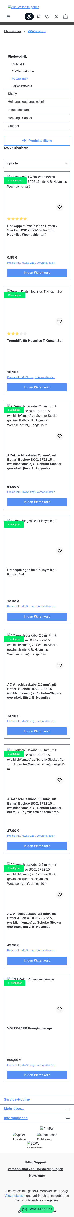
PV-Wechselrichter (23, 71)
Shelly (12, 93)
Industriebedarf (18, 109)
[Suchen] (38, 16)
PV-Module (18, 64)
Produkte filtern (40, 140)
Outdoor (13, 126)
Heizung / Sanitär (20, 118)
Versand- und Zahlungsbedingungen (35, 1169)
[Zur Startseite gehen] (23, 7)
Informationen (16, 1118)
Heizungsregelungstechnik (26, 101)
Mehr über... (14, 1109)
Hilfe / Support (35, 1162)
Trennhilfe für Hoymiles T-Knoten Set (34, 340)
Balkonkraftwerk (22, 85)
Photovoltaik (17, 56)
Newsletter (37, 1175)
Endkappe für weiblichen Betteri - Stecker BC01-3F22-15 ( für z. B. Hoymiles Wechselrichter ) (32, 230)
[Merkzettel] (47, 16)
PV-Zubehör (20, 78)
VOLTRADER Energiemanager (30, 1028)
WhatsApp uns (40, 1209)
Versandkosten (15, 1195)
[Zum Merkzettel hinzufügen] (60, 207)
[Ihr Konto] (56, 16)
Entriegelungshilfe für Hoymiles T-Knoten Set (32, 572)
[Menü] (8, 16)
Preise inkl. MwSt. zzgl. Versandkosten (31, 262)
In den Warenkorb (37, 272)
